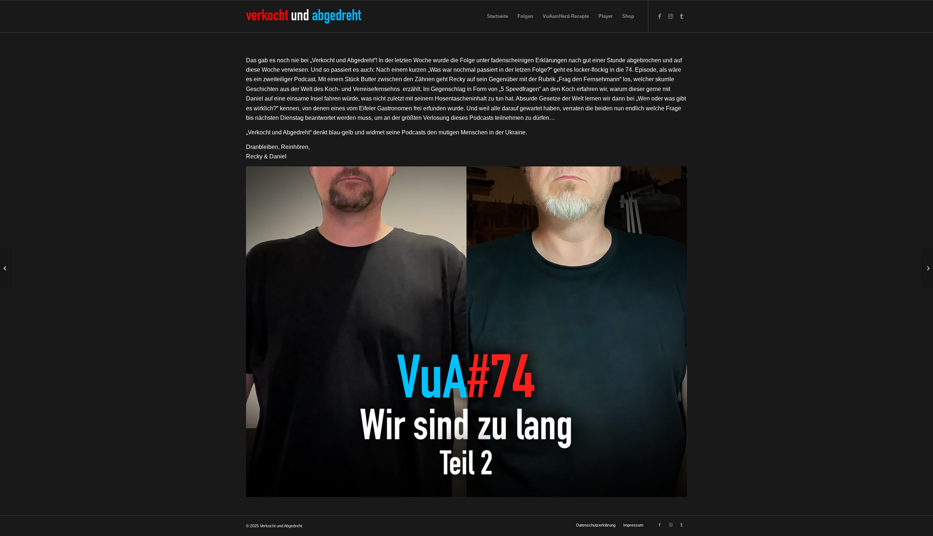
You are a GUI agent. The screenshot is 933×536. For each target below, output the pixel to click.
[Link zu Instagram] (670, 16)
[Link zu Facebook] (659, 16)
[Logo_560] (303, 16)
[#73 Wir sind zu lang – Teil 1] (5, 268)
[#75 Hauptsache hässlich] (927, 268)
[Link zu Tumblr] (681, 16)
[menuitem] (497, 16)
